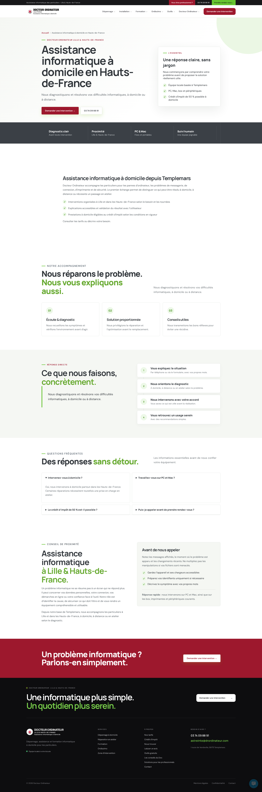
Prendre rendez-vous (223, 3)
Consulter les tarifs (73, 221)
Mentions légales (201, 783)
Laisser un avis (151, 748)
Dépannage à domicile (108, 735)
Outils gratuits (150, 753)
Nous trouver (150, 744)
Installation (125, 11)
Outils (171, 11)
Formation (142, 11)
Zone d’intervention (106, 753)
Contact (148, 766)
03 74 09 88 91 (204, 3)
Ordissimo (157, 11)
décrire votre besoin (99, 221)
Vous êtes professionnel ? (182, 3)
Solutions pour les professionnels (159, 762)
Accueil (45, 33)
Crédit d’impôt (151, 739)
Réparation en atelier (107, 739)
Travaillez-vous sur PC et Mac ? (156, 477)
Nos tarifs (148, 735)
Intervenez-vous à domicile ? (65, 477)
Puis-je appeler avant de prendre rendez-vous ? (166, 509)
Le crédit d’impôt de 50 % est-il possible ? (72, 509)
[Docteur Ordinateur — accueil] (43, 11)
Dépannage (108, 11)
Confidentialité (218, 783)
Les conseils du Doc (153, 757)
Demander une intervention (220, 11)
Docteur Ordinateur (189, 11)
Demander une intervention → (60, 110)
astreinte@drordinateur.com (209, 740)
